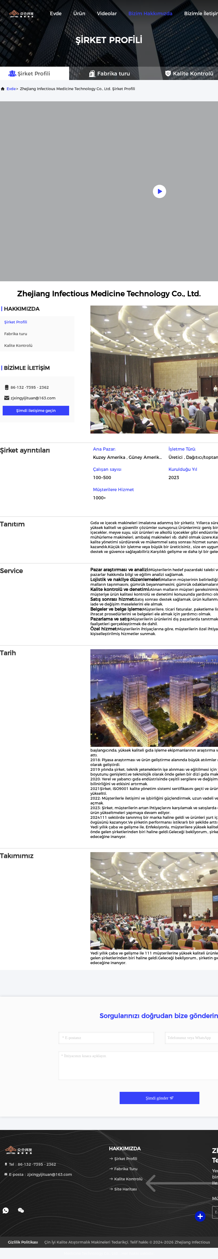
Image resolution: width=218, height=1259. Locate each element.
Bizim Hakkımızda (150, 14)
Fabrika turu (15, 333)
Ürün (79, 14)
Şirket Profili (15, 322)
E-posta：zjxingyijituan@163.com (40, 1174)
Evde (56, 14)
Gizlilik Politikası (23, 1242)
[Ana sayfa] (21, 13)
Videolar (107, 14)
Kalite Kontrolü (18, 345)
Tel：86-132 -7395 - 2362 (32, 1164)
